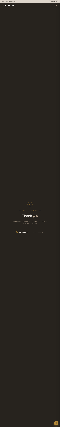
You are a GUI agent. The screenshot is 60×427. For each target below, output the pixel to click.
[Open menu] (56, 5)
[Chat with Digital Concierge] (56, 423)
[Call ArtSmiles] (52, 5)
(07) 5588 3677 (24, 232)
